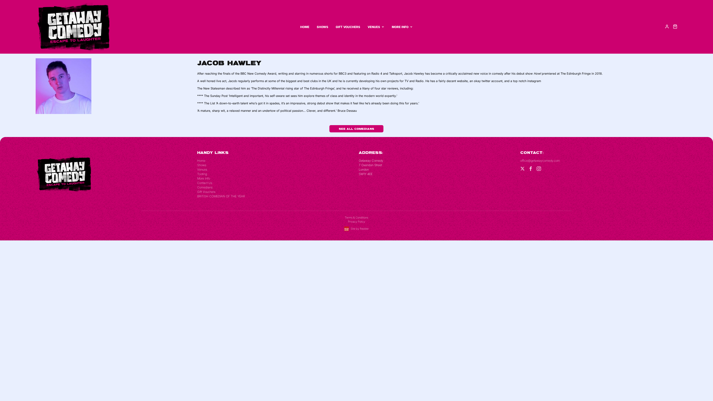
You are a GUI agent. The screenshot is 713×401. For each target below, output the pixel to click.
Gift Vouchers (348, 27)
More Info (400, 27)
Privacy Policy (356, 221)
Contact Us (204, 183)
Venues (374, 27)
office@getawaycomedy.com (540, 160)
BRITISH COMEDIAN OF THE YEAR (221, 196)
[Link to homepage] (73, 26)
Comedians (205, 187)
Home (304, 27)
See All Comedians (356, 128)
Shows (322, 27)
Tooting (202, 174)
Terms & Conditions (356, 217)
